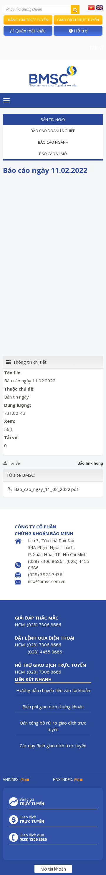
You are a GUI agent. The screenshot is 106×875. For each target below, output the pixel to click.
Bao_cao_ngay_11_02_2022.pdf (46, 489)
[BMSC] (53, 76)
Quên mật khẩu (30, 31)
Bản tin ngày (53, 119)
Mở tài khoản (53, 869)
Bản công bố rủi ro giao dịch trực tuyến (53, 726)
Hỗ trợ (80, 31)
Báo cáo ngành (53, 142)
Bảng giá (31, 801)
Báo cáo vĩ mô (53, 153)
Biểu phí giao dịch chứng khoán (53, 706)
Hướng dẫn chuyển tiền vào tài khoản (53, 690)
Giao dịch (31, 819)
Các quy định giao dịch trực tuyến (53, 745)
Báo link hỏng (90, 463)
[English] (99, 7)
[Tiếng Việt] (91, 7)
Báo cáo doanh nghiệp (53, 130)
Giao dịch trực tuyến (78, 19)
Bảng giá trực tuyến (28, 19)
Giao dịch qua (33, 837)
